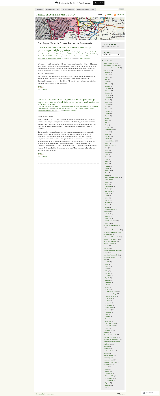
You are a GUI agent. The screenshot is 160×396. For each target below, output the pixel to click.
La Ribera (107, 127)
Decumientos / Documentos (111, 230)
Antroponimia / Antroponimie (111, 68)
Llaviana (107, 138)
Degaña (107, 116)
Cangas (107, 95)
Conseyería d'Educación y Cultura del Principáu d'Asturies (64, 54)
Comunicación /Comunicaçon (112, 225)
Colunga (107, 109)
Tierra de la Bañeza (110, 323)
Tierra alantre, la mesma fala (55, 14)
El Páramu (108, 282)
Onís (106, 154)
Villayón (107, 205)
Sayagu (107, 383)
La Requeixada (109, 380)
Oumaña (107, 316)
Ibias (106, 122)
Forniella (107, 284)
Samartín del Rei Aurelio (111, 177)
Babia (106, 271)
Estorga (108, 312)
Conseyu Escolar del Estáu (89, 54)
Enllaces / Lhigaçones (85, 9)
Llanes (107, 134)
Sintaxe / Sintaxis (108, 355)
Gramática (107, 248)
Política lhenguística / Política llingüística (71, 52)
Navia (106, 150)
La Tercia (107, 300)
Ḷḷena (106, 81)
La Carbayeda (109, 378)
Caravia (107, 100)
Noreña (107, 152)
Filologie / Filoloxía (109, 243)
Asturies (57, 52)
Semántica (107, 353)
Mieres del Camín (110, 141)
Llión (105, 259)
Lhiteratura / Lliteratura (110, 257)
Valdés (107, 200)
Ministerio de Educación (68, 56)
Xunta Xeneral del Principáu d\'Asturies (57, 58)
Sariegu (107, 182)
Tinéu (106, 195)
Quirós (107, 168)
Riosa (106, 173)
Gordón (107, 287)
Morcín (107, 143)
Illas (106, 125)
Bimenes (107, 86)
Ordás (106, 314)
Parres (107, 157)
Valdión (107, 328)
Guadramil (108, 218)
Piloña (106, 159)
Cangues (107, 97)
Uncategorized (108, 364)
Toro (106, 387)
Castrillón (107, 104)
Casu (106, 106)
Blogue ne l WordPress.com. (44, 394)
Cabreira (107, 273)
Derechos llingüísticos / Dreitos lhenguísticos (73, 106)
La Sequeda (108, 298)
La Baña (108, 275)
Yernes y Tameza (110, 209)
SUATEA (80, 108)
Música (106, 332)
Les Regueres (109, 129)
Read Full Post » (43, 90)
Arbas (106, 264)
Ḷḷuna (106, 268)
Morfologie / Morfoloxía (110, 335)
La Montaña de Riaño (111, 291)
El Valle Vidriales (109, 376)
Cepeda (107, 278)
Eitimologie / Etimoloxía (110, 241)
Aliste (106, 369)
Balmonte (107, 84)
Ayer (106, 79)
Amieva (107, 72)
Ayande (107, 77)
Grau (106, 120)
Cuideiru (107, 113)
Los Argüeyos (109, 307)
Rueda (107, 319)
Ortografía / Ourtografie (110, 337)
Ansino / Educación (48, 52)
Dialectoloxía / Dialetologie (111, 237)
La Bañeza (108, 289)
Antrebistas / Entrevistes (110, 65)
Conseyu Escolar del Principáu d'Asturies (49, 56)
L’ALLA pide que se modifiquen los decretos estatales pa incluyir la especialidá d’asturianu (64, 48)
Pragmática (107, 346)
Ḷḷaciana (107, 266)
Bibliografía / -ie (52, 9)
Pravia (106, 163)
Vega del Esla (108, 330)
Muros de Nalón (109, 145)
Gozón (107, 118)
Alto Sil (107, 262)
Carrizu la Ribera (111, 296)
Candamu (107, 93)
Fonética (106, 246)
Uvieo (106, 198)
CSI (63, 108)
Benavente (108, 371)
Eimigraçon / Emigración (110, 239)
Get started (99, 3)
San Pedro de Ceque (109, 351)
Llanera (107, 132)
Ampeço (40, 9)
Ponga (106, 161)
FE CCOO (68, 108)
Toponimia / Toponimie (110, 362)
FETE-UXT (74, 108)
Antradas (109, 15)
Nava (106, 147)
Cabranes (107, 90)
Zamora (106, 366)
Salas (106, 175)
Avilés (106, 74)
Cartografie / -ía (68, 9)
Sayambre (108, 321)
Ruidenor (107, 223)
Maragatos (108, 309)
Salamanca (107, 348)
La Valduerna (108, 305)
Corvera (107, 111)
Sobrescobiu (108, 186)
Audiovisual (107, 211)
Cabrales (107, 88)
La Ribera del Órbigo (111, 294)
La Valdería (108, 303)
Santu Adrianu (109, 179)
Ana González (57, 108)
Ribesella (107, 170)
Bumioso (107, 216)
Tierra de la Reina (110, 325)
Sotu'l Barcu (108, 191)
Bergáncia (106, 214)
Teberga (107, 193)
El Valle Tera (108, 373)
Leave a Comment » (85, 58)
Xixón (106, 207)
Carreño (107, 102)
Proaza (107, 166)
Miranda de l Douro (110, 220)
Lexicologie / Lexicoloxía (110, 255)
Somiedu (107, 189)
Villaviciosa (108, 202)
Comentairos (120, 15)
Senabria (107, 385)
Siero (106, 184)
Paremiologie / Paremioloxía (111, 339)
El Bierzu (107, 280)
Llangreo (107, 136)
